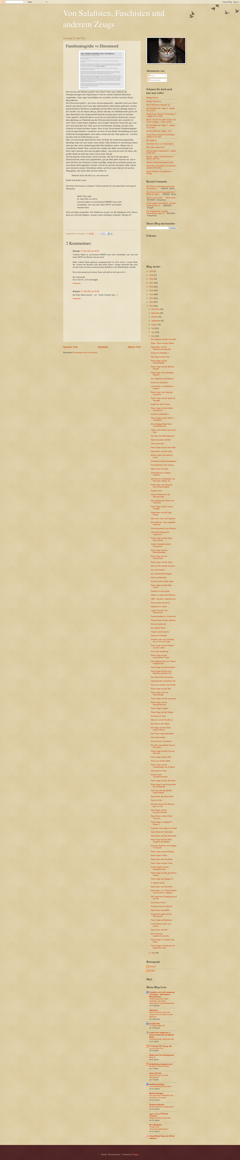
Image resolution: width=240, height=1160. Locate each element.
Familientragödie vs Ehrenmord (163, 616)
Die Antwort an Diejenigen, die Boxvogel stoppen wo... (163, 480)
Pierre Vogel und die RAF (161, 689)
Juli (153, 328)
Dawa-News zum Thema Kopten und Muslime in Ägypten (164, 891)
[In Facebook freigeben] (109, 233)
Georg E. (152, 966)
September (156, 321)
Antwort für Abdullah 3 (159, 353)
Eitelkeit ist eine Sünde (160, 591)
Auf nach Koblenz (158, 570)
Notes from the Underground (161, 1055)
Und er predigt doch (159, 577)
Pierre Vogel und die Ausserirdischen (159, 703)
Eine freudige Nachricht (160, 603)
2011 (151, 306)
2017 (151, 283)
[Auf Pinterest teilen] (111, 233)
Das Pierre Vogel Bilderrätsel (162, 734)
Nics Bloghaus (155, 1125)
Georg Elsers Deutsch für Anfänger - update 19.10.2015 (161, 136)
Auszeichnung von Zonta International (158, 1076)
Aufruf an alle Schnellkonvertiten (159, 776)
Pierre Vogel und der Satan (161, 562)
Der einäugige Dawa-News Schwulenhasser (161, 425)
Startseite (103, 347)
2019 (151, 275)
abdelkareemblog (156, 1084)
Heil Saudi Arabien (158, 737)
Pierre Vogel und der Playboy (162, 852)
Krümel (152, 971)
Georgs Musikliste (153, 101)
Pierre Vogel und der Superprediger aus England (163, 766)
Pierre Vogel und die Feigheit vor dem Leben (162, 646)
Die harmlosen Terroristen (161, 741)
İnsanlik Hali (154, 1024)
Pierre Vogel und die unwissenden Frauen (160, 656)
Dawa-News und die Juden (161, 451)
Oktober (154, 317)
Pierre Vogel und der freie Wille (163, 447)
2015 (151, 290)
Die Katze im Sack (158, 716)
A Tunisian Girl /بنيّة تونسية (160, 1046)
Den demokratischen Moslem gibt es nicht (162, 805)
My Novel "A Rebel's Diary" (159, 1066)
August (154, 325)
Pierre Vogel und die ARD (161, 757)
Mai (153, 336)
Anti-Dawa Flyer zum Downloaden (159, 144)
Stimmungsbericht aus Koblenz (163, 528)
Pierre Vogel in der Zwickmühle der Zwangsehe (163, 785)
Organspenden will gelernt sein (163, 681)
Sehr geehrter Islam (159, 771)
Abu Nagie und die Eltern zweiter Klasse (161, 729)
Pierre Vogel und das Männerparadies (159, 551)
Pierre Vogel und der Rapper (162, 712)
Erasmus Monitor (156, 1105)
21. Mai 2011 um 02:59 (90, 291)
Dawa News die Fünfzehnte (162, 832)
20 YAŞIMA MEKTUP (157, 1026)
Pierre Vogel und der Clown (161, 863)
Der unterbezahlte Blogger (161, 574)
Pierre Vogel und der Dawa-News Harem (162, 539)
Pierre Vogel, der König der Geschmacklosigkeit (161, 486)
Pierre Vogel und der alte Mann (163, 781)
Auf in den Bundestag (159, 651)
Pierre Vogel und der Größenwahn (159, 557)
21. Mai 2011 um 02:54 (90, 251)
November (155, 313)
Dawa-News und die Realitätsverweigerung (161, 348)
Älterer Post (134, 347)
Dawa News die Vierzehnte (161, 859)
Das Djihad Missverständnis (162, 677)
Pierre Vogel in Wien (159, 855)
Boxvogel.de (151, 140)
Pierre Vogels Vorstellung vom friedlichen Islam (163, 947)
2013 (151, 298)
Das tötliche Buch (158, 628)
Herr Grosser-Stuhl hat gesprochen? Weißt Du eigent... (160, 193)
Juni (153, 332)
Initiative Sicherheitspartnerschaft (159, 162)
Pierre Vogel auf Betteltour (161, 920)
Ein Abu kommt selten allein (162, 581)
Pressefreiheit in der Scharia (162, 465)
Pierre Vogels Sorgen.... (160, 708)
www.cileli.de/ (155, 1073)
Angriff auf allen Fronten (160, 404)
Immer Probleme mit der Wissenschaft (160, 495)
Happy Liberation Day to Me (159, 1118)
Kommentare (155, 80)
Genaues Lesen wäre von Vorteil (164, 828)
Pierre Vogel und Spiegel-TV (162, 879)
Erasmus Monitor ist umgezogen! (161, 1107)
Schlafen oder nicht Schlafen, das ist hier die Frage (163, 640)
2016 (151, 287)
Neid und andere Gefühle (161, 440)
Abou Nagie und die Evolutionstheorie (159, 811)
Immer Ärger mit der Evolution (163, 667)
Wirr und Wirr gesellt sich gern (163, 566)
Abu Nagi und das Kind (160, 357)
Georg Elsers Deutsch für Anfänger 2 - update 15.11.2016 (161, 115)
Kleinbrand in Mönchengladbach (163, 461)
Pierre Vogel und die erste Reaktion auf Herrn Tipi (161, 672)
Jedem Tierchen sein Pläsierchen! (159, 611)
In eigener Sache (157, 883)
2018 (151, 279)
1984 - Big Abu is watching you (163, 599)
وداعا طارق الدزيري (156, 1048)
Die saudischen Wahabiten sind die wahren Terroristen (161, 1097)
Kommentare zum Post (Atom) (85, 352)
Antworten (77, 283)
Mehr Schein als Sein (159, 469)
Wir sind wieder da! (158, 624)
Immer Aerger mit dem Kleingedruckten (160, 868)
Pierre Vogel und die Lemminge (163, 699)
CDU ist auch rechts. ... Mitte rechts (161, 198)
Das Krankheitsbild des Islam (160, 1086)
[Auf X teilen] (106, 233)
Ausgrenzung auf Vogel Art (161, 906)
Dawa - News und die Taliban (162, 343)
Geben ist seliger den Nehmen (163, 595)
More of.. (152, 1057)
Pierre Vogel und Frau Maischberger (159, 693)
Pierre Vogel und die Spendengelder (159, 362)
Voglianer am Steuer (159, 607)
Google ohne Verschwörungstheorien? (158, 1128)
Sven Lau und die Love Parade (163, 685)
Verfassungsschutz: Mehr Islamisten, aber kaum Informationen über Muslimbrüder (161, 1001)
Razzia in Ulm (156, 800)
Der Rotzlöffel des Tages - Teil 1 (159, 131)
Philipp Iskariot (152, 98)
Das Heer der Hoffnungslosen (162, 436)
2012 (151, 302)
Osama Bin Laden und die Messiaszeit (161, 915)
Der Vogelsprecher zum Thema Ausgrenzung (163, 662)
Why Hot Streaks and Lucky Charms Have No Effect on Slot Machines (161, 1014)
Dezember (155, 309)
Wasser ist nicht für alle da (161, 720)
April (153, 953)
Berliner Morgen (156, 1093)
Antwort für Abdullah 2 (159, 414)
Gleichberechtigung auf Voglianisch (160, 533)
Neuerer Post (70, 347)
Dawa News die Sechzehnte (162, 796)
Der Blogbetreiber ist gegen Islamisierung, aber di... (157, 212)
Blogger (135, 1154)
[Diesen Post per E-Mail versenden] (101, 233)
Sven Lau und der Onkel (160, 761)
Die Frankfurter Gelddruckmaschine (160, 935)
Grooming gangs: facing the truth (161, 1039)
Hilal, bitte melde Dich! (155, 147)
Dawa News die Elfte (159, 930)
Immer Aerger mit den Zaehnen (163, 620)
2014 (151, 294)
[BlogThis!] (103, 233)
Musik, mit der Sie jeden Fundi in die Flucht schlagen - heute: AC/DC (161, 121)
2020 (151, 271)
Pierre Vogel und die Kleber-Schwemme (162, 409)
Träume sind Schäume (160, 632)
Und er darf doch (157, 444)
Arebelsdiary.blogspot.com (160, 1064)
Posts (152, 76)
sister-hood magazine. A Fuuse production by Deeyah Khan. (161, 1035)
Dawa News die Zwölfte (160, 910)
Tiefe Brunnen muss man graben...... (161, 925)
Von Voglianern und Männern (162, 379)
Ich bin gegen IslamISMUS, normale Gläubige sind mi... (161, 204)
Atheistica (153, 1010)
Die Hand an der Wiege (160, 724)
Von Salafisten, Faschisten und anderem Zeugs (114, 18)
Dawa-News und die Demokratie (163, 836)
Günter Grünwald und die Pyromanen (161, 545)
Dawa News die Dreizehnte (161, 887)
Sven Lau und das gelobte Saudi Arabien (161, 791)
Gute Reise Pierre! (158, 903)
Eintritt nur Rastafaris (159, 383)
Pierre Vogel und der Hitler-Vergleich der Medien (161, 841)
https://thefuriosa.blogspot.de (158, 105)
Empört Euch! (156, 491)
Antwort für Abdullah (159, 636)
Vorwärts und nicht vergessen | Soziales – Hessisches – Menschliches (162, 994)
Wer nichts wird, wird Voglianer (163, 519)
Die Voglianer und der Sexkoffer (163, 339)
